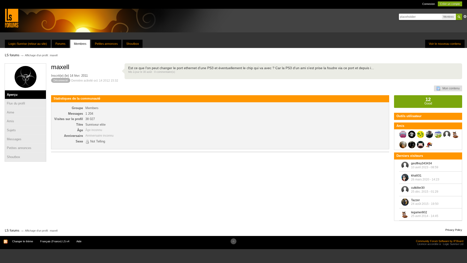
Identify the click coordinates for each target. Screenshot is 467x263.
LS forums (12, 230)
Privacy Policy (453, 229)
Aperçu (12, 94)
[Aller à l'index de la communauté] (11, 18)
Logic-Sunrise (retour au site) (28, 44)
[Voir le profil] (405, 165)
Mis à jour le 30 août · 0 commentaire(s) (151, 71)
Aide (78, 241)
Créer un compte (450, 3)
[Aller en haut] (233, 241)
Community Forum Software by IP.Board (439, 241)
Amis (10, 121)
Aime (10, 112)
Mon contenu (450, 88)
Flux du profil (16, 103)
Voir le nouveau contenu (445, 44)
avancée (465, 17)
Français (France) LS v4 (54, 241)
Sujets (11, 130)
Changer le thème (22, 241)
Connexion (428, 3)
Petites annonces (106, 44)
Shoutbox (132, 44)
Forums (60, 44)
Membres (80, 44)
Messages (14, 139)
